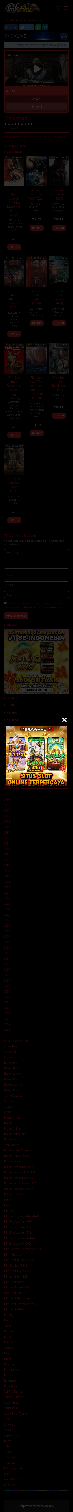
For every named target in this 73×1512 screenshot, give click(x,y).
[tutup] (64, 719)
